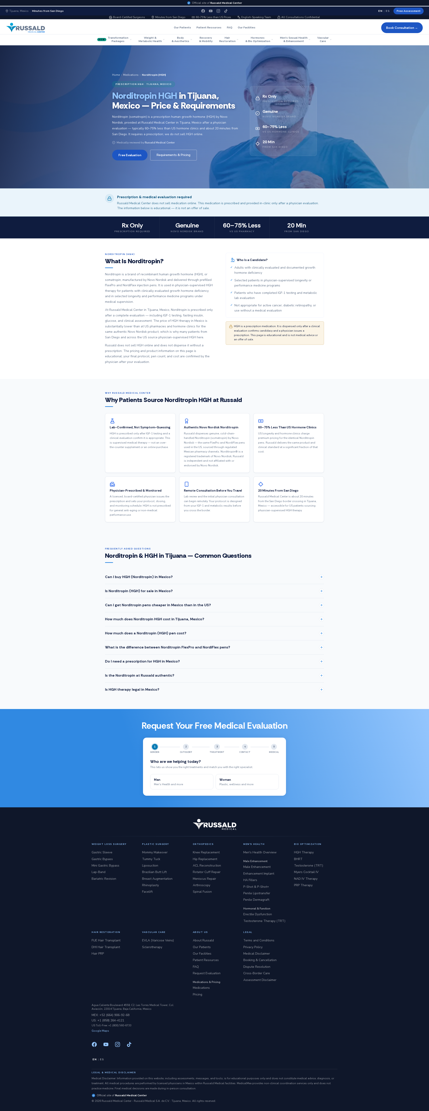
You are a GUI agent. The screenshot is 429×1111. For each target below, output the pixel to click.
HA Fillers (250, 880)
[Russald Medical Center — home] (25, 28)
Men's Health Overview (260, 852)
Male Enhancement (257, 867)
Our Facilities (246, 27)
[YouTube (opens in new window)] (210, 10)
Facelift (147, 892)
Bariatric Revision (104, 879)
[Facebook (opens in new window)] (203, 10)
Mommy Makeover (155, 852)
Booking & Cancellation (260, 960)
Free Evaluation (129, 155)
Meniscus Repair (204, 879)
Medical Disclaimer (256, 953)
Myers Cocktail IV (306, 872)
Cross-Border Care (256, 973)
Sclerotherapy (152, 947)
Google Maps (100, 1031)
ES (388, 11)
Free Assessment (409, 11)
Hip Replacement (205, 859)
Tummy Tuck (151, 859)
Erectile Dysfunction (257, 914)
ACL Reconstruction (207, 865)
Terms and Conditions (258, 940)
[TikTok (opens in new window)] (225, 10)
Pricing (197, 994)
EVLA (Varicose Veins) (158, 940)
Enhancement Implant (258, 873)
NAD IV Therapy (306, 879)
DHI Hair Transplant (106, 947)
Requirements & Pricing (173, 155)
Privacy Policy (253, 947)
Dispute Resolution (256, 967)
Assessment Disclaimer (259, 980)
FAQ (229, 27)
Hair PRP (98, 953)
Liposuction (150, 865)
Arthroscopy (201, 885)
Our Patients (182, 27)
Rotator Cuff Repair (207, 872)
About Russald (203, 940)
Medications (131, 75)
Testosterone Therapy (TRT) (264, 921)
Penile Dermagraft (256, 900)
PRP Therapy (303, 885)
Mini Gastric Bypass (105, 865)
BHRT (298, 859)
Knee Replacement (206, 852)
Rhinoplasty (150, 885)
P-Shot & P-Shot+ (256, 887)
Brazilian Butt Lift (154, 872)
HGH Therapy (304, 852)
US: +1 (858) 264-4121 (108, 1020)
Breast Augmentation (157, 879)
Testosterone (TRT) (308, 865)
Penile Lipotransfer (256, 893)
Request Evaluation (207, 973)
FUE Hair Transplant (106, 940)
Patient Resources (208, 27)
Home (116, 75)
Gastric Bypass (102, 859)
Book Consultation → (402, 28)
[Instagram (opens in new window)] (218, 10)
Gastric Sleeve (102, 852)
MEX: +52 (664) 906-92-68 (110, 1015)
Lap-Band (98, 872)
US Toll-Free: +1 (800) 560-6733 (111, 1025)
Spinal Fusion (202, 892)
